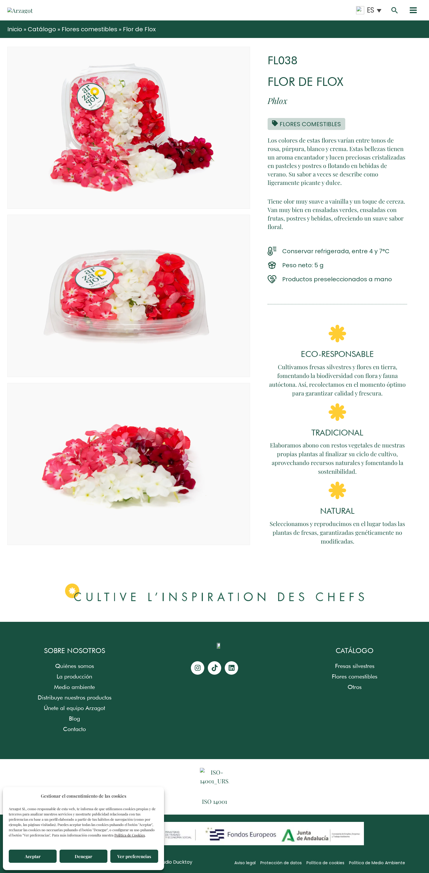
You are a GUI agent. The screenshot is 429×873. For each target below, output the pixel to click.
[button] (394, 10)
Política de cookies (325, 863)
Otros (355, 686)
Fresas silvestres (354, 665)
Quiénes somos (74, 665)
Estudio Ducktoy (174, 862)
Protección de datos (281, 863)
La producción (74, 676)
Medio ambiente (74, 686)
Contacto (74, 729)
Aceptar (33, 856)
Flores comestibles (89, 29)
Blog (74, 718)
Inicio (14, 29)
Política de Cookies (129, 835)
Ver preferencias (134, 856)
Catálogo (42, 29)
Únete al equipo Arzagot (74, 707)
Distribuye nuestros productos (74, 697)
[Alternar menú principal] (413, 10)
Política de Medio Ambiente (377, 863)
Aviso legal (245, 863)
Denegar (83, 856)
